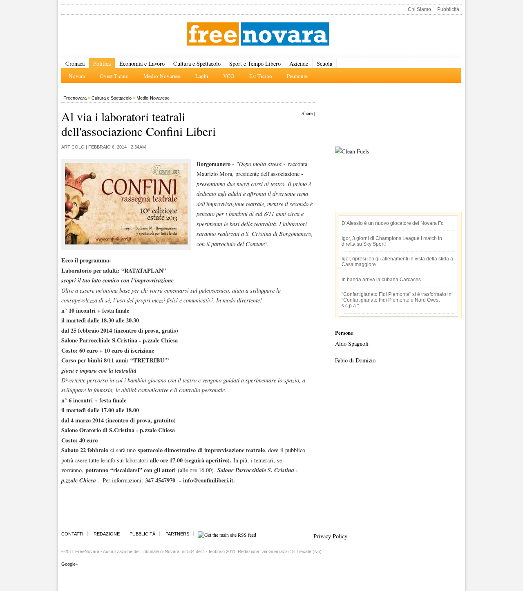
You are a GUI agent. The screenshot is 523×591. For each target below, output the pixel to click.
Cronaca (75, 63)
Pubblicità (448, 9)
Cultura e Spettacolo (197, 63)
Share (307, 113)
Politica (102, 63)
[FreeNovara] (258, 34)
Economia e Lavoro (142, 63)
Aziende (298, 63)
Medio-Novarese (153, 98)
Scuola (324, 63)
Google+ (69, 564)
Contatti (72, 533)
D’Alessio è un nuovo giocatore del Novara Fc (392, 223)
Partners (177, 533)
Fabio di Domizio (355, 360)
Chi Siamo (419, 9)
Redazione (107, 533)
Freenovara (75, 98)
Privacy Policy (330, 536)
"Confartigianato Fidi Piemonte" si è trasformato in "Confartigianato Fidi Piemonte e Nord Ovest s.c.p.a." (396, 300)
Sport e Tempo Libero (255, 63)
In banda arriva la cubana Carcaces (381, 279)
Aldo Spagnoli (352, 343)
